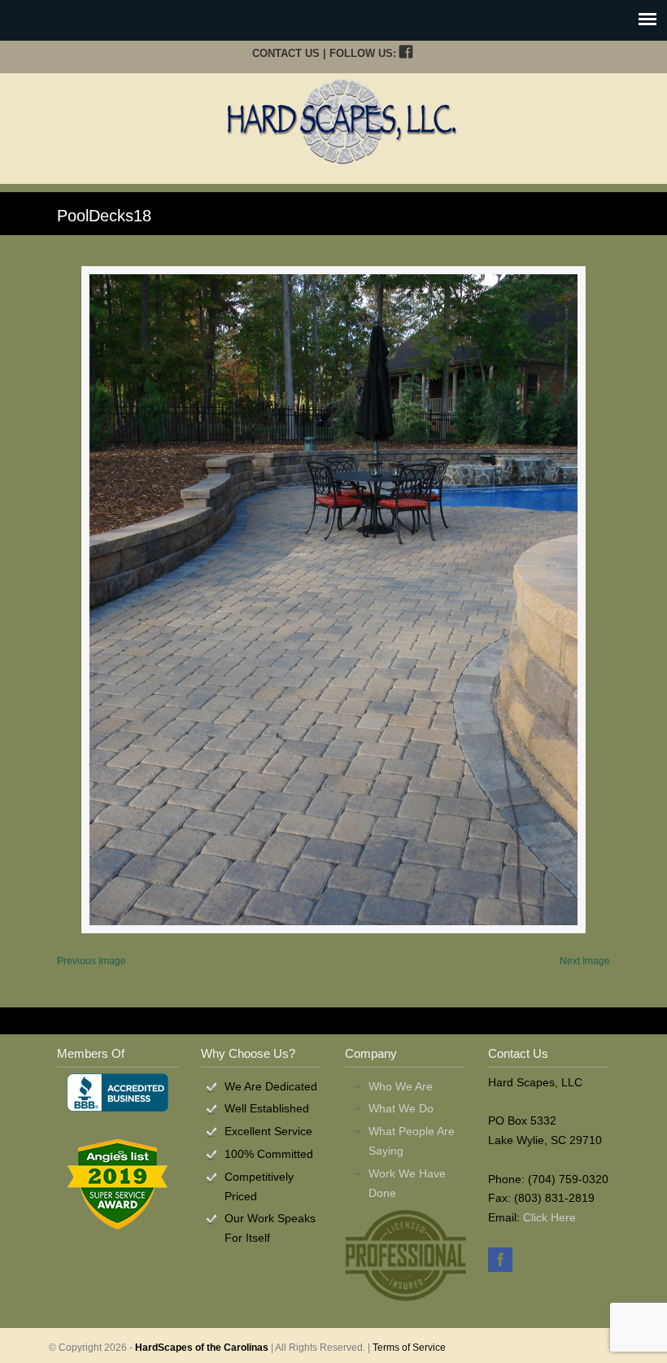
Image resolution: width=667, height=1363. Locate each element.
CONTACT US (286, 53)
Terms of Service (409, 1347)
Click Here (549, 1217)
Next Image (585, 961)
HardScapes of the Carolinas (201, 1347)
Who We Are (400, 1086)
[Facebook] (405, 53)
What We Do (401, 1108)
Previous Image (91, 961)
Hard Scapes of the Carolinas (341, 121)
